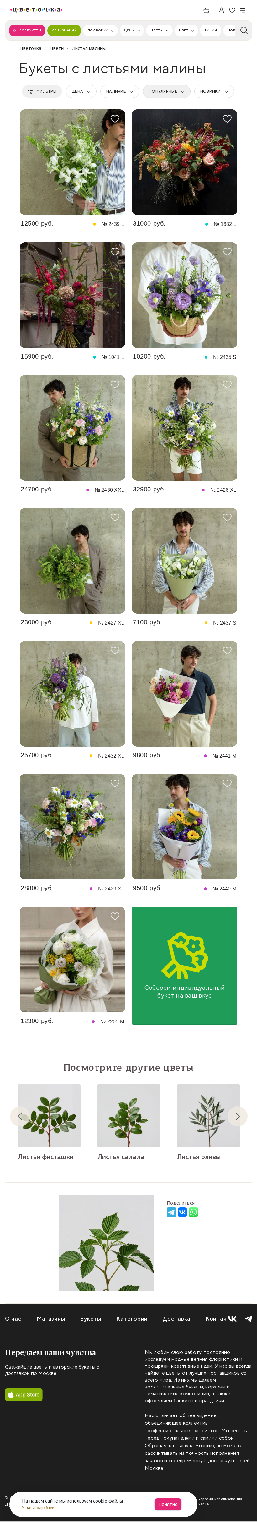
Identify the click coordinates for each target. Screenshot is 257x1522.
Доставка (177, 1318)
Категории (132, 1318)
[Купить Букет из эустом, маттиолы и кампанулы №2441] (184, 694)
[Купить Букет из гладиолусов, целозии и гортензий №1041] (72, 295)
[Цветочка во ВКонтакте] (232, 1319)
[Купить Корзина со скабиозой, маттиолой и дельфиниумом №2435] (184, 295)
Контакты (220, 1318)
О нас (13, 1318)
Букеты (90, 1318)
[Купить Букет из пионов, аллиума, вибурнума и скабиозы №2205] (72, 959)
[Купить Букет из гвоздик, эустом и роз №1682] (184, 162)
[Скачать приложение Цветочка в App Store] (24, 1394)
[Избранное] (232, 10)
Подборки (97, 30)
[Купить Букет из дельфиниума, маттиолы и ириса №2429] (72, 826)
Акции (210, 30)
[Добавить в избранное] (115, 119)
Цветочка (30, 48)
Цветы (156, 30)
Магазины (51, 1318)
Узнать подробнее (38, 1507)
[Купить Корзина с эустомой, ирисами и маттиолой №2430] (72, 428)
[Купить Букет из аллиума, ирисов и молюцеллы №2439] (72, 162)
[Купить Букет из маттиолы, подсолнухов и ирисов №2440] (184, 826)
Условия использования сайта (220, 1501)
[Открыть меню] (243, 10)
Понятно (168, 1504)
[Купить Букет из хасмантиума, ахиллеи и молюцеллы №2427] (72, 561)
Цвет (183, 30)
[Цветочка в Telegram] (248, 1319)
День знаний (64, 30)
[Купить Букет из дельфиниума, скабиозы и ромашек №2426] (184, 428)
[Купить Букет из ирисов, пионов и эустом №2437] (184, 561)
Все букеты (30, 30)
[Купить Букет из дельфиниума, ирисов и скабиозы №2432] (72, 694)
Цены (129, 30)
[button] (25, 1116)
